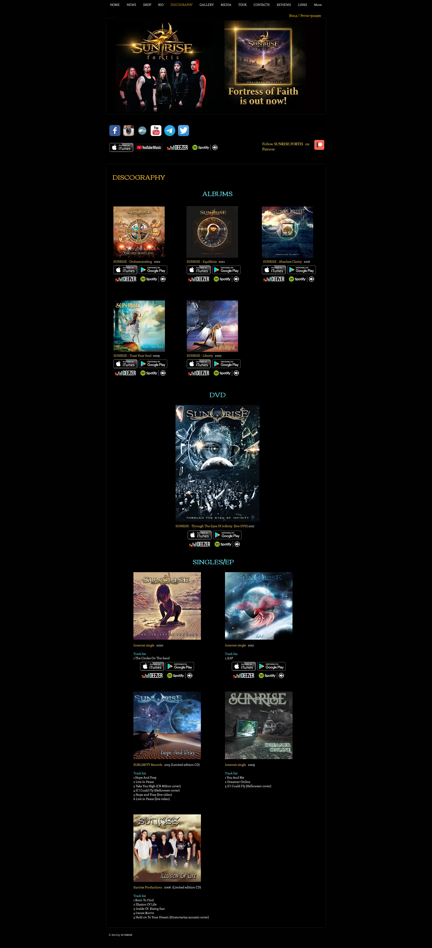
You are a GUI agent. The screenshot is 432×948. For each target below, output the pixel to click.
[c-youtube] (156, 130)
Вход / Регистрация (305, 15)
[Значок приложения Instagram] (128, 130)
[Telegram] (169, 130)
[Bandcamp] (142, 130)
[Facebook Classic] (114, 130)
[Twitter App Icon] (183, 130)
